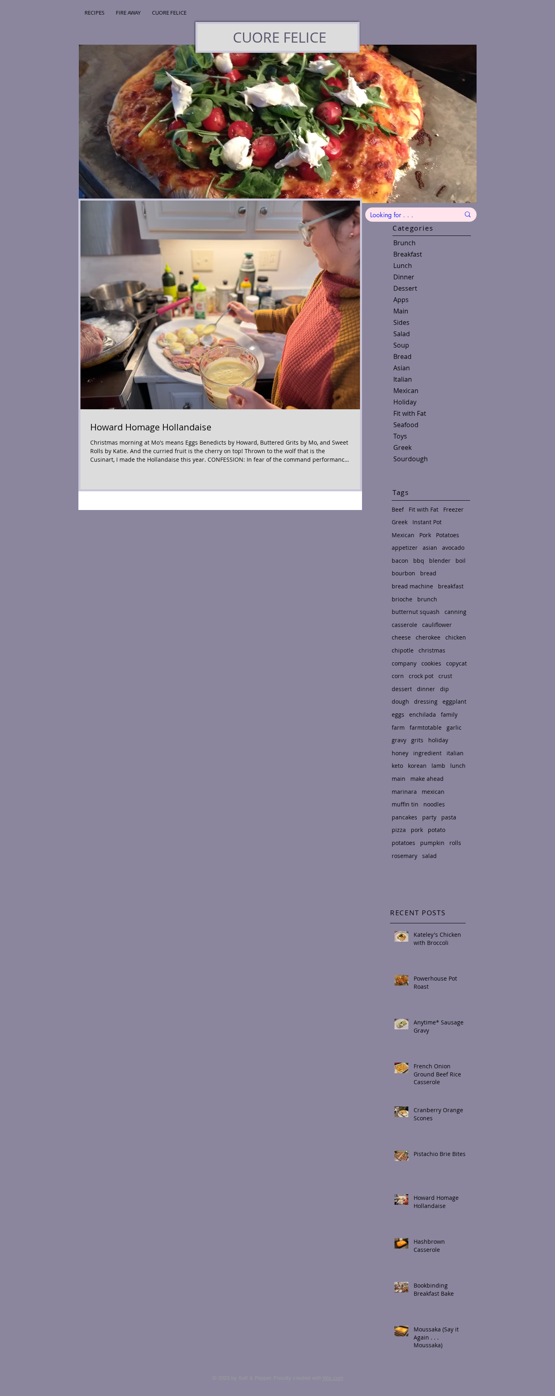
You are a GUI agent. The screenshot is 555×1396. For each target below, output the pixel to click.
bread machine (412, 586)
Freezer (453, 509)
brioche (402, 599)
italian (455, 753)
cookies (431, 663)
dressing (426, 701)
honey (400, 753)
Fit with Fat (423, 509)
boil (460, 560)
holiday (438, 740)
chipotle (403, 650)
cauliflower (437, 625)
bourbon (403, 573)
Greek (400, 522)
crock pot (421, 676)
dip (444, 689)
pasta (448, 817)
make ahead (427, 778)
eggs (398, 714)
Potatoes (447, 535)
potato (436, 830)
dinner (426, 689)
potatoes (403, 843)
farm (398, 727)
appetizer (405, 547)
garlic (454, 727)
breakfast (451, 586)
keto (397, 765)
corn (398, 676)
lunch (458, 765)
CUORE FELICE (279, 37)
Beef (398, 509)
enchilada (422, 714)
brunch (427, 599)
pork (417, 830)
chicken (455, 637)
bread (428, 573)
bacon (400, 560)
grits (417, 740)
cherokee (428, 637)
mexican (433, 791)
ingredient (427, 753)
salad (429, 856)
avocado (453, 547)
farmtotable (426, 727)
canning (455, 612)
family (449, 714)
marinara (404, 791)
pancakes (404, 817)
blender (440, 560)
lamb (438, 765)
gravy (399, 740)
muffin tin (405, 804)
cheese (401, 637)
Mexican (403, 535)
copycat (456, 663)
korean (417, 765)
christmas (431, 650)
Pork (425, 535)
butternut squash (416, 612)
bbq (418, 560)
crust (445, 676)
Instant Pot (427, 522)
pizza (399, 830)
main (398, 778)
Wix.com (333, 1378)
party (429, 817)
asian (430, 547)
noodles (434, 804)
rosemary (404, 856)
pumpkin (432, 843)
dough (400, 701)
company (404, 663)
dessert (402, 689)
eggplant (454, 701)
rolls (455, 843)
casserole (404, 625)
